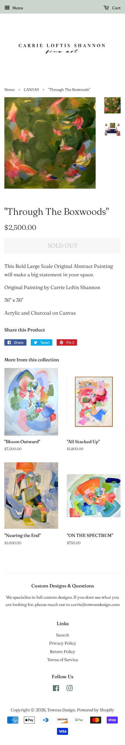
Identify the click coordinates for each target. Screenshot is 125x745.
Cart (116, 7)
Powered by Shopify (95, 709)
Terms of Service (62, 659)
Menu (17, 7)
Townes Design (61, 709)
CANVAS (31, 89)
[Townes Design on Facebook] (56, 689)
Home (9, 89)
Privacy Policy (62, 643)
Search (62, 635)
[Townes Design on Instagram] (69, 689)
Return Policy (62, 651)
